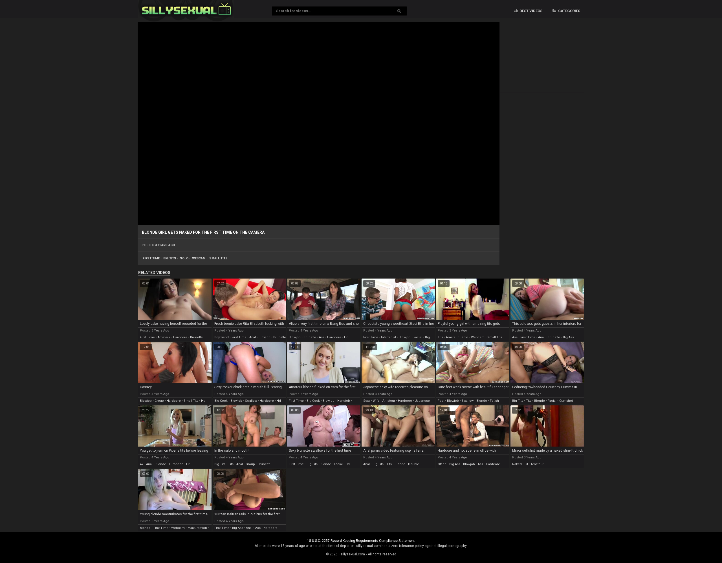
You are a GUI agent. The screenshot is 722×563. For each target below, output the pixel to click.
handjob (343, 401)
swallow (251, 401)
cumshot (566, 401)
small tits (218, 258)
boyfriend (221, 337)
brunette (196, 337)
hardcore (180, 337)
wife (376, 401)
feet (441, 401)
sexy (366, 401)
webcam (199, 258)
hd (346, 337)
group (159, 401)
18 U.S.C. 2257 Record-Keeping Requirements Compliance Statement (361, 541)
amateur (164, 337)
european (176, 464)
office (442, 464)
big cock (221, 401)
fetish (494, 401)
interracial (388, 337)
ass (321, 337)
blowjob (264, 337)
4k (141, 464)
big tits (169, 258)
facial (417, 337)
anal (252, 337)
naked (517, 464)
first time (151, 258)
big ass (568, 337)
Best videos (530, 11)
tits (440, 337)
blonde (481, 401)
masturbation (197, 528)
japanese (422, 401)
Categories (568, 11)
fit (188, 464)
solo (184, 258)
